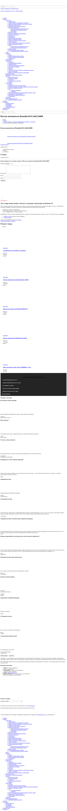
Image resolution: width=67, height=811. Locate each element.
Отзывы (5, 101)
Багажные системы (10, 73)
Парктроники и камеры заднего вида (16, 95)
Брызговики (13, 31)
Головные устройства (16, 90)
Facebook (3, 221)
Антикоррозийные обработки (15, 63)
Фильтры (10, 82)
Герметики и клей (12, 64)
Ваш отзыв (3, 173)
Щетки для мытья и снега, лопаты (16, 50)
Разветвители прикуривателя (14, 38)
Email (2, 178)
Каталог (5, 19)
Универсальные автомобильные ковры (19, 28)
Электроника (9, 83)
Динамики (13, 91)
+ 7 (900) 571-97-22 (14, 8)
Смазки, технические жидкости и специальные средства (21, 70)
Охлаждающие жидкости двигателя (16, 65)
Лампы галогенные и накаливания (16, 57)
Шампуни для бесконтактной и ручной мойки (18, 72)
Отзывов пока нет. (5, 144)
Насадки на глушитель (13, 34)
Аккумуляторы (9, 59)
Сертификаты (9, 105)
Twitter (6, 221)
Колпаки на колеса (12, 32)
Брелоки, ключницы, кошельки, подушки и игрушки (20, 24)
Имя (2, 175)
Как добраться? (4, 200)
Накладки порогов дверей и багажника (17, 33)
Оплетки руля (11, 35)
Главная (5, 18)
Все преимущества (6, 394)
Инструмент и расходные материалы (14, 75)
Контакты (5, 109)
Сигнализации (11, 96)
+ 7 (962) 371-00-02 (18, 11)
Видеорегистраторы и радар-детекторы (17, 85)
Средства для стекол (12, 71)
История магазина (10, 103)
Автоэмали (10, 62)
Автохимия (8, 60)
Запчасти (8, 76)
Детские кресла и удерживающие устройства (18, 22)
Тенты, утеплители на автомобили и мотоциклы (19, 43)
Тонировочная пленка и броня (15, 44)
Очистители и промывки (14, 66)
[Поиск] (14, 112)
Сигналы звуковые (12, 41)
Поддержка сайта (41, 714)
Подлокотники (11, 37)
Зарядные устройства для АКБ (15, 88)
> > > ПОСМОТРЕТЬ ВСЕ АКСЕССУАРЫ (18, 51)
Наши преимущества (10, 107)
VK (14, 221)
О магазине (5, 102)
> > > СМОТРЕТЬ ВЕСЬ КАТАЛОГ (14, 99)
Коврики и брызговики (13, 27)
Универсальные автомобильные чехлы (19, 46)
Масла (7, 52)
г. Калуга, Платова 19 (5, 8)
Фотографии (8, 104)
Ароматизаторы (11, 21)
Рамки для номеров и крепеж (14, 39)
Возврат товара (6, 108)
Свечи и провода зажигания (14, 80)
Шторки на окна (12, 48)
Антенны (10, 84)
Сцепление (10, 79)
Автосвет (8, 53)
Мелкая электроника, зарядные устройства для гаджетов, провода (23, 86)
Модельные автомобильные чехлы (18, 47)
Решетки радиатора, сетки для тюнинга (17, 40)
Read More (5, 248)
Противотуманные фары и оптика (16, 56)
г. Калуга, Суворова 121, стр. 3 (7, 11)
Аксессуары (8, 20)
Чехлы (9, 45)
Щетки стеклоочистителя (11, 98)
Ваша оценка (3, 163)
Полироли (10, 67)
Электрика (8, 97)
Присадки (10, 69)
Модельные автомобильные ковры (18, 30)
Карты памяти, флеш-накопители (15, 93)
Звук (9, 89)
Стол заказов (18, 219)
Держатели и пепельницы (14, 25)
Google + (9, 221)
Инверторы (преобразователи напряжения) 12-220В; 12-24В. (21, 92)
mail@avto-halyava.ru (12, 672)
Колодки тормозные (12, 78)
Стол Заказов (31, 705)
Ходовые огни (11, 58)
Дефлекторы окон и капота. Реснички (16, 26)
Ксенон (10, 54)
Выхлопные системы (13, 77)
